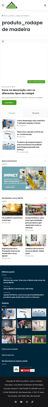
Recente (35, 113)
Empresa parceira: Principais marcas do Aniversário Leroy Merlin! (11, 252)
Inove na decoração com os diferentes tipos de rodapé (18, 91)
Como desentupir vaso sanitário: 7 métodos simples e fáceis (31, 121)
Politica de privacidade (10, 349)
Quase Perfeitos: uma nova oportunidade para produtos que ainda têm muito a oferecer (34, 223)
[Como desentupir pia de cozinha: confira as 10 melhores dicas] (24, 324)
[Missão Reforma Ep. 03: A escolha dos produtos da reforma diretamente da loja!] (24, 339)
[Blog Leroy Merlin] (11, 5)
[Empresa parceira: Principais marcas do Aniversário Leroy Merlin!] (12, 240)
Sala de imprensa (8, 355)
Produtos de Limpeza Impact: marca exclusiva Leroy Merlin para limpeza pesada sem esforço (29, 146)
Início (5, 16)
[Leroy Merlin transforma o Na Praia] (12, 210)
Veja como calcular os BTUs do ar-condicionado (30, 133)
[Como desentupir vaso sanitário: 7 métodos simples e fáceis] (8, 124)
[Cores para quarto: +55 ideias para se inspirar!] (39, 325)
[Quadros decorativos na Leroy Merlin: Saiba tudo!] (35, 240)
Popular (12, 113)
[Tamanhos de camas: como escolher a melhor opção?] (9, 327)
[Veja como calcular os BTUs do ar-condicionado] (8, 135)
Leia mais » (9, 103)
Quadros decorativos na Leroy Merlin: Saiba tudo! (34, 251)
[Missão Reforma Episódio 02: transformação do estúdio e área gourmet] (39, 339)
